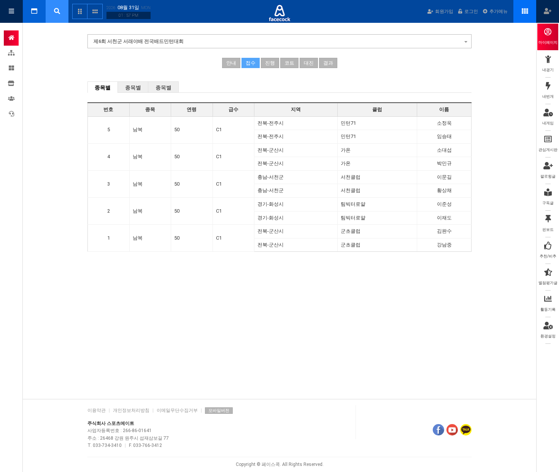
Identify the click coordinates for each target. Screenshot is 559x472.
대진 (309, 63)
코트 (289, 63)
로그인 (471, 11)
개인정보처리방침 (131, 410)
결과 (328, 63)
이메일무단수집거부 (177, 410)
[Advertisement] (279, 334)
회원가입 (444, 11)
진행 (270, 63)
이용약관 (96, 410)
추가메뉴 (498, 11)
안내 (231, 63)
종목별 (103, 87)
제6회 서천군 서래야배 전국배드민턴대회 (139, 41)
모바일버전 (218, 410)
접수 (251, 63)
